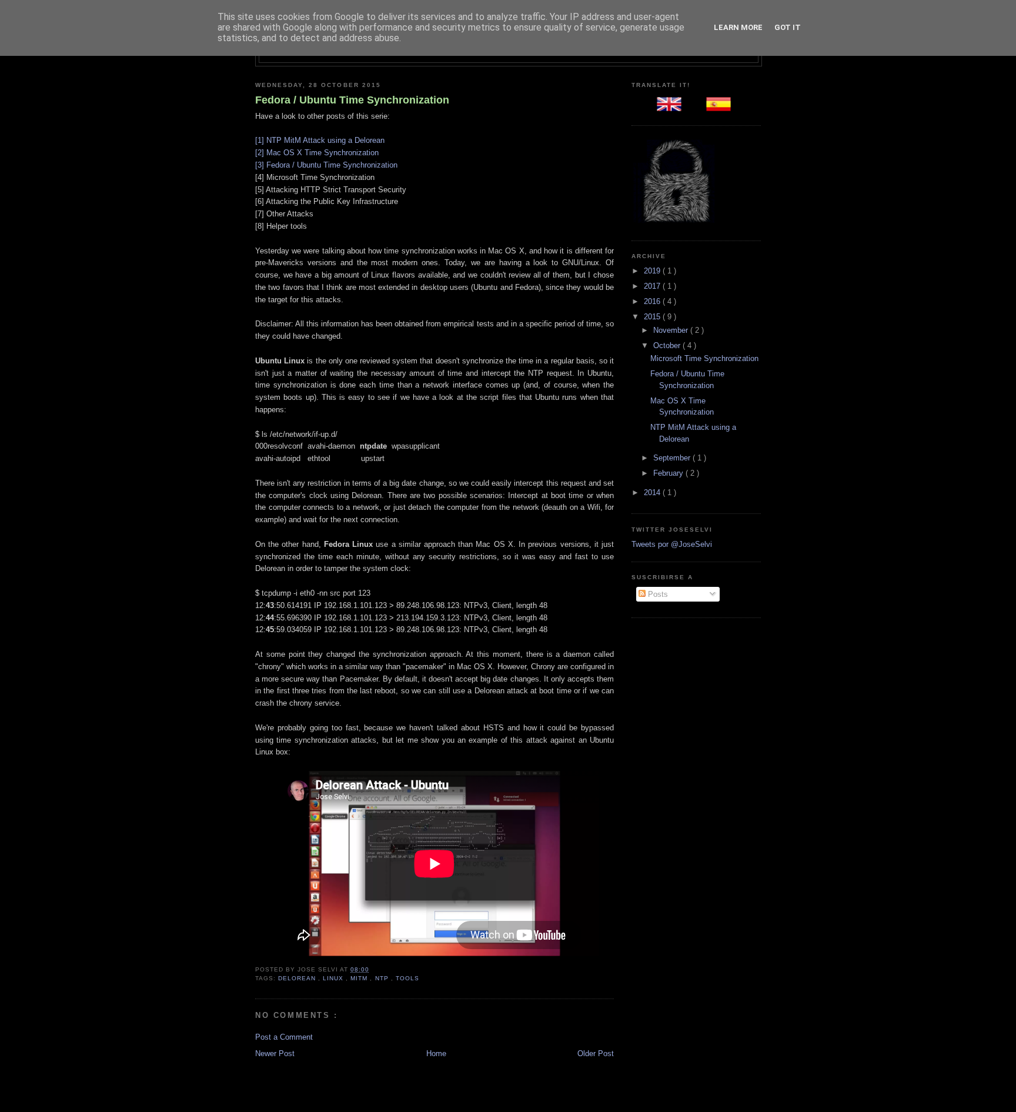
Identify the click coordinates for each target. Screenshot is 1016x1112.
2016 (653, 301)
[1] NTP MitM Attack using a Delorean (320, 140)
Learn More (738, 27)
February (669, 473)
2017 (653, 286)
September (673, 457)
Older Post (595, 1053)
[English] (671, 107)
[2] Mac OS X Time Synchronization (317, 152)
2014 (653, 492)
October (668, 345)
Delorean (298, 978)
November (671, 330)
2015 (653, 316)
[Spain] (721, 107)
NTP (383, 978)
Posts (657, 594)
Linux (334, 978)
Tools (407, 978)
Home (436, 1053)
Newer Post (275, 1053)
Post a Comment (284, 1037)
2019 (653, 270)
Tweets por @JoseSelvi (671, 544)
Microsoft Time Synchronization (704, 358)
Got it (787, 27)
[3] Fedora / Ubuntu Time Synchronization (326, 165)
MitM (360, 978)
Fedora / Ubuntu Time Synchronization (352, 100)
